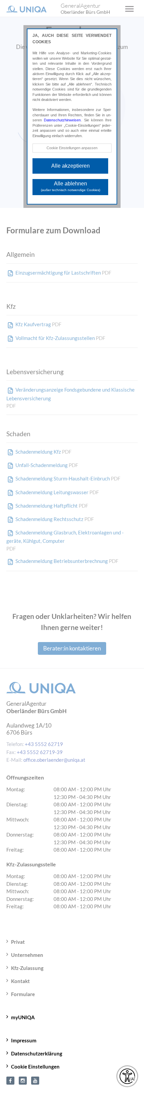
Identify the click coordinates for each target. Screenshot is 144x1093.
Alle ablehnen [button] (70, 186)
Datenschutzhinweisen (62, 120)
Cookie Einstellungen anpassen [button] (72, 148)
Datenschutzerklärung (36, 1053)
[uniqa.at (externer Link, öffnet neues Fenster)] (10, 1080)
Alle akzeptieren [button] (70, 166)
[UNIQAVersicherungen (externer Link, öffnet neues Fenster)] (35, 1080)
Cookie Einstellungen (35, 1066)
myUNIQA (23, 1017)
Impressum (24, 1040)
